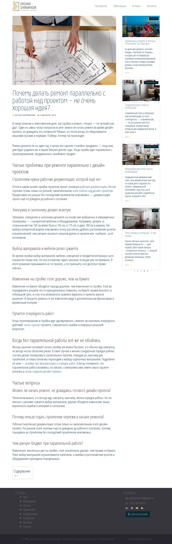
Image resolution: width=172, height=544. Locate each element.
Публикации (29, 510)
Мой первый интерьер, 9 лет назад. (140, 234)
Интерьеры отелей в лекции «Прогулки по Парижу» (140, 42)
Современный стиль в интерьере (137, 106)
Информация (29, 501)
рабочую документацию (93, 186)
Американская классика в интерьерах (138, 170)
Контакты (27, 522)
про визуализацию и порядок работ (55, 363)
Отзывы (27, 505)
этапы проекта (32, 324)
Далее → (128, 72)
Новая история (30, 514)
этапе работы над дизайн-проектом (92, 190)
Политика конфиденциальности (139, 539)
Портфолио (28, 518)
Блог (25, 497)
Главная (27, 527)
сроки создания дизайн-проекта (43, 371)
